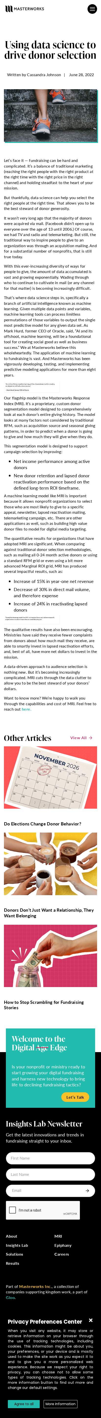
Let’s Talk (75, 1097)
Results (12, 1263)
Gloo (10, 1297)
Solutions (14, 1254)
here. (27, 709)
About (11, 1236)
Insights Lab (17, 1245)
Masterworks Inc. (35, 1286)
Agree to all (24, 1403)
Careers (61, 1254)
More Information (61, 1403)
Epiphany (62, 1245)
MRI (58, 1236)
